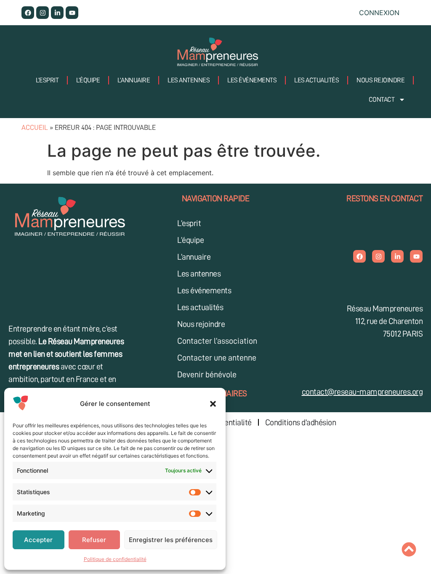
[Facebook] (27, 12)
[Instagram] (42, 12)
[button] (213, 404)
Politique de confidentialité (115, 559)
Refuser (94, 540)
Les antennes (189, 80)
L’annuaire (133, 80)
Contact (382, 99)
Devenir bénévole (207, 374)
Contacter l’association (217, 341)
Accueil (34, 127)
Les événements (252, 80)
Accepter (38, 540)
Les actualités (316, 80)
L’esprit (47, 80)
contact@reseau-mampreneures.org (362, 391)
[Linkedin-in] (57, 12)
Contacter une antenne (216, 357)
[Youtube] (72, 12)
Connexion (379, 12)
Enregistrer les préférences (171, 540)
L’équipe (88, 80)
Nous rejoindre (380, 80)
